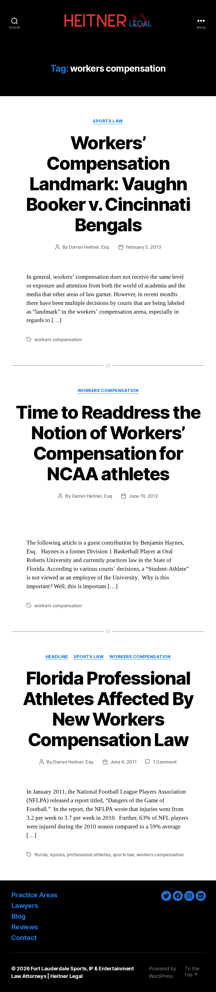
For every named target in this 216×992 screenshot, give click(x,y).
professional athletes (88, 854)
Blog (18, 916)
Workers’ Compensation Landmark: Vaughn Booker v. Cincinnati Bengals (108, 183)
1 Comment (165, 762)
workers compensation (58, 339)
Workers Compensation (108, 390)
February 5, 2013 (143, 247)
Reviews (24, 927)
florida (41, 854)
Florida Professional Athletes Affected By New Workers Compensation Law (108, 708)
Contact (24, 938)
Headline (57, 656)
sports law (123, 854)
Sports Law (108, 121)
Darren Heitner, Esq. (89, 247)
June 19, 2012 (143, 496)
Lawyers (24, 906)
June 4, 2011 (123, 762)
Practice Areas (34, 895)
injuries (57, 854)
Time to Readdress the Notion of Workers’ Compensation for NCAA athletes (108, 442)
